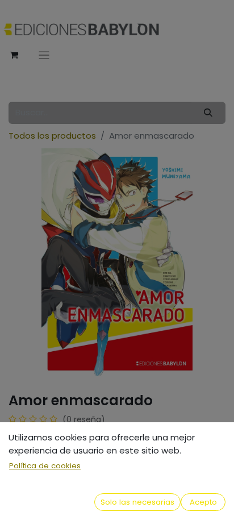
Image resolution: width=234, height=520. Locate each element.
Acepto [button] (203, 502)
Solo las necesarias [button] (137, 502)
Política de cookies (45, 465)
